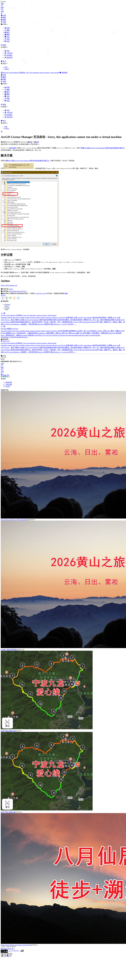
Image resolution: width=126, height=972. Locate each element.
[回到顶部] (10, 956)
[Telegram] (5, 376)
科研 (30, 142)
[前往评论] (8, 956)
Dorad (2, 285)
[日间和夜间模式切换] (8, 954)
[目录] (5, 956)
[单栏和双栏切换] (10, 954)
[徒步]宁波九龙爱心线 (8, 731)
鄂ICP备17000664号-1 (8, 949)
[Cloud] (7, 376)
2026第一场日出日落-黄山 (9, 650)
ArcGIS (3, 295)
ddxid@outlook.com (11, 285)
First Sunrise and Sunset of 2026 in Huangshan (14, 519)
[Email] (3, 376)
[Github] (2, 376)
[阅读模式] (2, 954)
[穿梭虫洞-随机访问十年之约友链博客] (4, 951)
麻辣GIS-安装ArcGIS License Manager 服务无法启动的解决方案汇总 (103, 148)
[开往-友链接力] (14, 951)
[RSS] (9, 376)
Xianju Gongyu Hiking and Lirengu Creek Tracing (15, 945)
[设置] (2, 956)
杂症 (37, 142)
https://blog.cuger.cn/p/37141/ (17, 291)
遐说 (66, 293)
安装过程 (12, 148)
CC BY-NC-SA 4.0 (40, 293)
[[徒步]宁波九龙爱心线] (47, 729)
